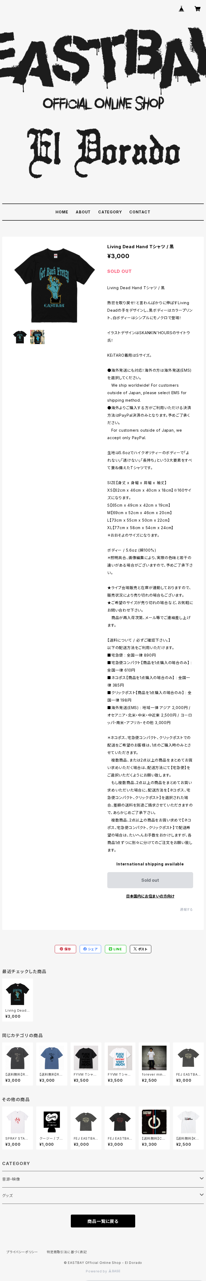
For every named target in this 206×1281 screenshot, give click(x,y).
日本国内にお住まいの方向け (150, 896)
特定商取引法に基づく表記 (67, 1252)
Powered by (97, 1271)
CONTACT (139, 212)
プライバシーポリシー (22, 1252)
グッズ (7, 1195)
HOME (62, 212)
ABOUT (83, 212)
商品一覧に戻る (103, 1221)
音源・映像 (11, 1179)
